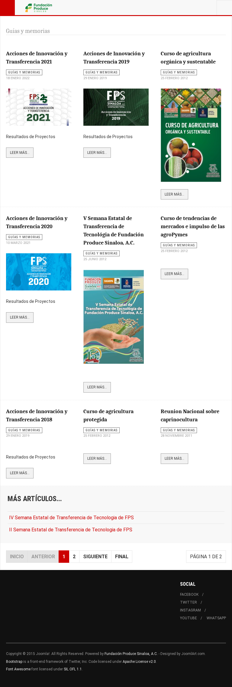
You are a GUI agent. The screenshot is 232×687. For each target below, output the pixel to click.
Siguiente (95, 556)
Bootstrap (14, 661)
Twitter (188, 602)
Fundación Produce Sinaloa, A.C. (131, 654)
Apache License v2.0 (139, 661)
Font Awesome (18, 669)
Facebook (189, 594)
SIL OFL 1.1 (73, 669)
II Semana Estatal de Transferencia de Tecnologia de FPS (70, 530)
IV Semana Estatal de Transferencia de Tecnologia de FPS (71, 517)
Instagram (190, 610)
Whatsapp (216, 618)
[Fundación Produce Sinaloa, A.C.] (39, 7)
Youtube (188, 618)
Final (121, 556)
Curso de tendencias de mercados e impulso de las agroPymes (193, 226)
